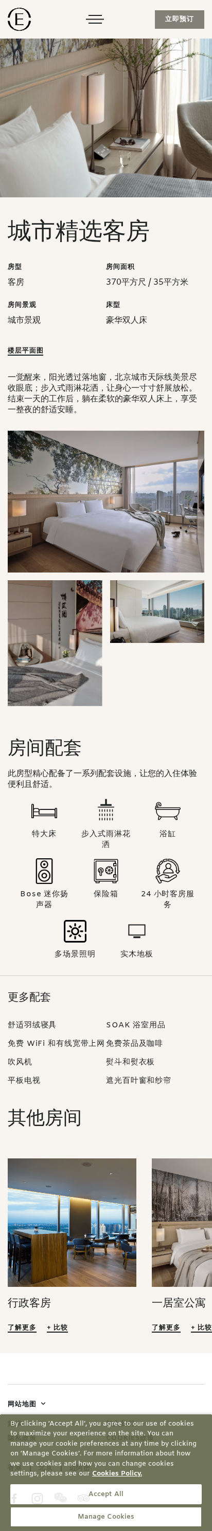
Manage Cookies (106, 1516)
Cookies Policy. (117, 1473)
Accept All (106, 1494)
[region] (106, 1472)
